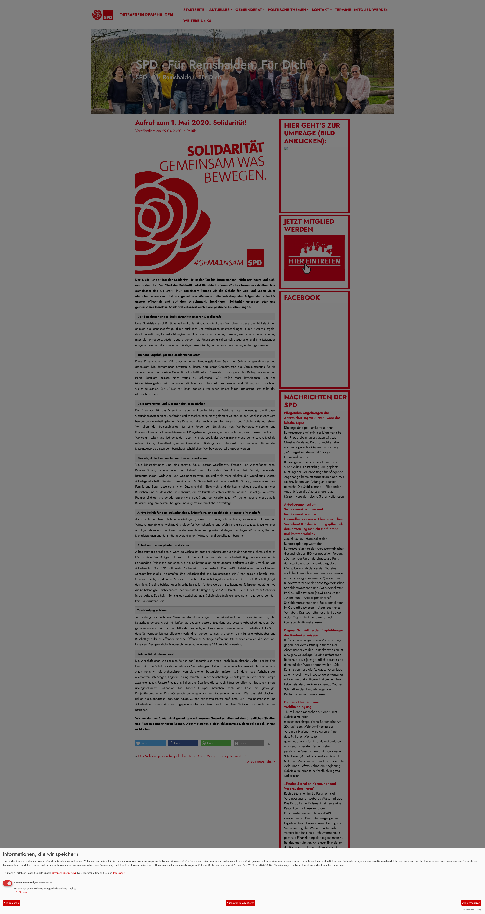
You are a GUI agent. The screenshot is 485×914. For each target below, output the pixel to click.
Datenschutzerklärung (64, 873)
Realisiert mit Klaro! (472, 909)
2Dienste (20, 892)
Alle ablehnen (11, 903)
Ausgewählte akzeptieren (240, 903)
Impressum (119, 873)
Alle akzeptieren (471, 903)
